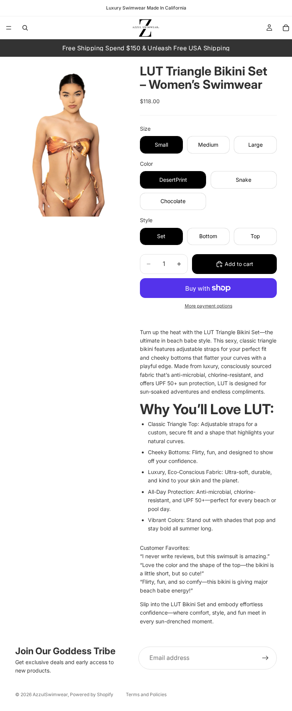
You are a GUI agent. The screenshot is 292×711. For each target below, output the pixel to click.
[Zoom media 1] (68, 137)
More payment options (208, 306)
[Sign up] (265, 658)
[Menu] (8, 28)
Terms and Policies (146, 694)
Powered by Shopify (91, 694)
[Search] (25, 27)
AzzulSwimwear (50, 694)
